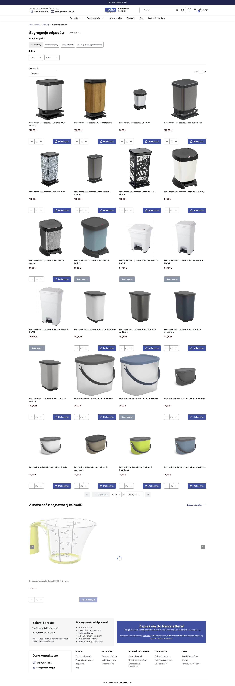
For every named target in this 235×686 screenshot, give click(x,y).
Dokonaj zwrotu (162, 656)
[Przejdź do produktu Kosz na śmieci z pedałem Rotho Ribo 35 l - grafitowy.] (140, 306)
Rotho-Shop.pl (34, 25)
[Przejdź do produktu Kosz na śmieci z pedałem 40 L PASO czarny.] (95, 99)
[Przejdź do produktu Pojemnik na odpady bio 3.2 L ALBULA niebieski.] (185, 444)
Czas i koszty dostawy (138, 660)
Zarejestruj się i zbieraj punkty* (45, 628)
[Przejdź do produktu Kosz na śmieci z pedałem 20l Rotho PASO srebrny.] (50, 99)
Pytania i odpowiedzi (84, 660)
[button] (182, 10)
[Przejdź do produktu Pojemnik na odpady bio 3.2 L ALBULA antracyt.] (185, 375)
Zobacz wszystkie (194, 505)
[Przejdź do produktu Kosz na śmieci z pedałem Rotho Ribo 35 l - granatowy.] (185, 306)
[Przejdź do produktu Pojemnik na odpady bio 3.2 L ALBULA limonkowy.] (140, 444)
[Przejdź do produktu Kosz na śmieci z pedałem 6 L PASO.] (140, 99)
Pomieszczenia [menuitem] (93, 18)
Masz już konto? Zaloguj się (43, 632)
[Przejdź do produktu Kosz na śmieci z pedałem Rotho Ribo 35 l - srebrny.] (50, 375)
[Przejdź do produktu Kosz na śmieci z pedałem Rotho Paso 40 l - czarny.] (95, 168)
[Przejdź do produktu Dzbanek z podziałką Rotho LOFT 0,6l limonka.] (63, 544)
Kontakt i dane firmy (190, 656)
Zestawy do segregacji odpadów (90, 45)
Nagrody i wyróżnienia (191, 664)
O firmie (185, 660)
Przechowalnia (108, 664)
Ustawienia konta (109, 660)
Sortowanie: (34, 68)
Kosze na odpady (51, 45)
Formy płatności (135, 656)
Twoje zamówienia (109, 656)
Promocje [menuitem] (131, 18)
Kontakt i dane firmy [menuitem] (156, 18)
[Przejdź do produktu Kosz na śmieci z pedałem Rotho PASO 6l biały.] (185, 168)
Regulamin (146, 636)
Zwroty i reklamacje (83, 656)
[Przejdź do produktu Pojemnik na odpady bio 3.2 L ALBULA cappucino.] (95, 444)
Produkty (46, 25)
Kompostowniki (68, 45)
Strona (196, 72)
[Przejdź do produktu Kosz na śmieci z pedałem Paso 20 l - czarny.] (185, 99)
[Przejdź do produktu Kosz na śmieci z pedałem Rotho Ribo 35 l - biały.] (95, 306)
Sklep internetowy (116, 682)
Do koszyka (63, 141)
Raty (77, 667)
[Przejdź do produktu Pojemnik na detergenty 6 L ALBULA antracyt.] (95, 375)
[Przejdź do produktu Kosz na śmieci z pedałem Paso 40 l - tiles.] (50, 168)
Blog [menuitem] (141, 18)
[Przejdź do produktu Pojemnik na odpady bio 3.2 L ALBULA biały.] (50, 444)
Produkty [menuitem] (74, 18)
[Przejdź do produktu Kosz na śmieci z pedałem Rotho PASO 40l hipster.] (140, 168)
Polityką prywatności (164, 638)
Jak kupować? (161, 664)
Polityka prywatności (163, 660)
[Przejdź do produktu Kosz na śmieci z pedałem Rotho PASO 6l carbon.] (50, 237)
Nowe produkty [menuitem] (115, 18)
